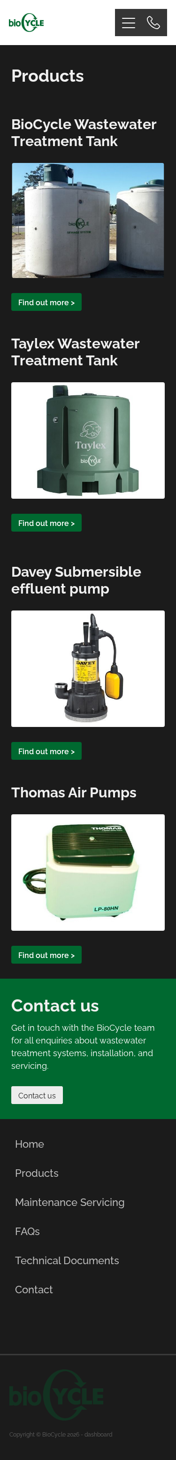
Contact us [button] (37, 1095)
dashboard (98, 1434)
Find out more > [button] (46, 302)
